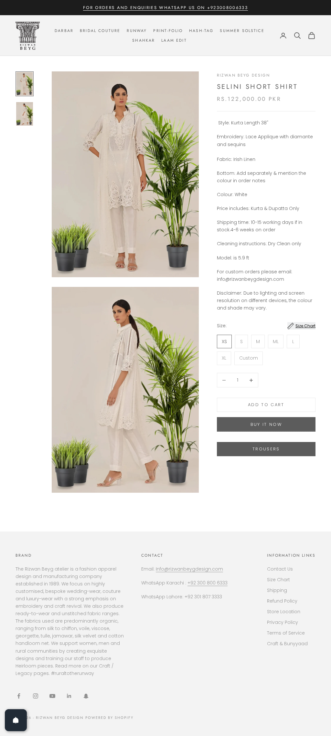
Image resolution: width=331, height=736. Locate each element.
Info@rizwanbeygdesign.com (189, 569)
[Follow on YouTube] (52, 696)
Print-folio (168, 31)
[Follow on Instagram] (35, 696)
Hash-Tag (201, 31)
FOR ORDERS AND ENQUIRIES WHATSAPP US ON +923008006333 (165, 8)
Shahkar (143, 40)
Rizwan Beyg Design (243, 75)
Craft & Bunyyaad (287, 643)
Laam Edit (174, 40)
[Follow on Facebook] (19, 696)
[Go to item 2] (25, 113)
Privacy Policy (282, 622)
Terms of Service (286, 633)
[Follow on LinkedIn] (69, 696)
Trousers (266, 449)
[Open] (16, 720)
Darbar (64, 31)
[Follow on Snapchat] (86, 696)
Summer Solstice (242, 31)
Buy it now (266, 424)
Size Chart (278, 579)
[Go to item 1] (25, 83)
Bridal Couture (100, 31)
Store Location (283, 611)
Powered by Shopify (109, 717)
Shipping (277, 590)
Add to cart (266, 405)
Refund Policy (282, 601)
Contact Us (280, 569)
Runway (137, 31)
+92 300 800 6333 (207, 583)
